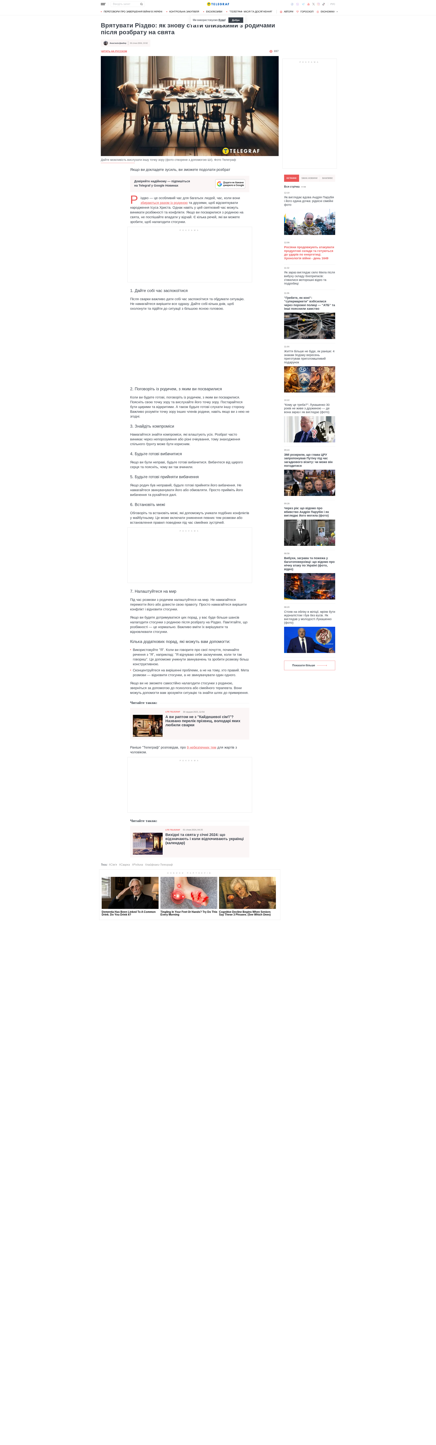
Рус (332, 4)
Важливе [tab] (327, 178)
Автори (288, 11)
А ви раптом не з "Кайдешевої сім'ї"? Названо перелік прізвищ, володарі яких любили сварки (202, 721)
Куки (222, 20)
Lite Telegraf (172, 712)
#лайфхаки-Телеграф (159, 864)
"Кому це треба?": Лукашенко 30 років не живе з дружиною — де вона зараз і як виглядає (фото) (307, 408)
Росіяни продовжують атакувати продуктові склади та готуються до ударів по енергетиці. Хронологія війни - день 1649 (309, 252)
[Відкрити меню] (103, 4)
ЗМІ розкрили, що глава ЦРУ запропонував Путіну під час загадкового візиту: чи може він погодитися (308, 460)
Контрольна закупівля (184, 11)
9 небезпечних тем (201, 747)
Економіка (328, 11)
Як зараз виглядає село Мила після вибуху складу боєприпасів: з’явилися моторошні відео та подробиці (309, 278)
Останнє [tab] (291, 178)
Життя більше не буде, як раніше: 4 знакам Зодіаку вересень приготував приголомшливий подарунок (309, 356)
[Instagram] (318, 4)
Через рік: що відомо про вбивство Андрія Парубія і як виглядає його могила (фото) (306, 511)
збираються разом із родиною (164, 203)
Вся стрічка (292, 186)
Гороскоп (307, 11)
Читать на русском (114, 51)
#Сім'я (113, 864)
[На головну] (218, 4)
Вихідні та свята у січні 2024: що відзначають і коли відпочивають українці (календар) (204, 839)
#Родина (137, 864)
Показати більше (303, 665)
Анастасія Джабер (118, 43)
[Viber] (297, 4)
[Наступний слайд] (337, 11)
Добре (236, 20)
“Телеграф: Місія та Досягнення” (250, 11)
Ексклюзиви (214, 11)
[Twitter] (313, 4)
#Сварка (124, 864)
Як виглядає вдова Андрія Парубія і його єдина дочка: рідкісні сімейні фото (309, 201)
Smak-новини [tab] (309, 178)
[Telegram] (303, 4)
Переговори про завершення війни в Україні (133, 11)
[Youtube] (308, 4)
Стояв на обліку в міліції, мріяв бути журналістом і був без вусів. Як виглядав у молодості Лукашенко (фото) (309, 617)
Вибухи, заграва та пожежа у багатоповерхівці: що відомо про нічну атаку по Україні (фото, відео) (309, 563)
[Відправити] (141, 4)
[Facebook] (292, 4)
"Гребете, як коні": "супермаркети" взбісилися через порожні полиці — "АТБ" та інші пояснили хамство (309, 303)
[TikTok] (323, 4)
